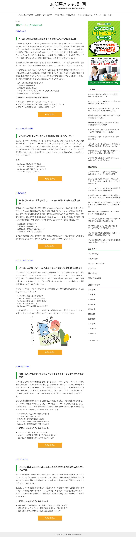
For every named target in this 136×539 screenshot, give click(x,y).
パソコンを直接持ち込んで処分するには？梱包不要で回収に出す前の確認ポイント (104, 220)
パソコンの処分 (59, 15)
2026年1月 (92, 324)
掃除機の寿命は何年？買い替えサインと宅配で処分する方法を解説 (104, 117)
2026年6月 (92, 299)
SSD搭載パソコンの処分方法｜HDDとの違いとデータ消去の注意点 (103, 213)
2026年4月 (92, 309)
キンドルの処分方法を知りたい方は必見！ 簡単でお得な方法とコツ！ (103, 95)
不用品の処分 (70, 15)
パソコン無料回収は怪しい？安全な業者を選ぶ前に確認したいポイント (104, 241)
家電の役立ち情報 (23, 366)
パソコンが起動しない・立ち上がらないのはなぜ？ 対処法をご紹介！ (50, 268)
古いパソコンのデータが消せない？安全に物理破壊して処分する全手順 (104, 102)
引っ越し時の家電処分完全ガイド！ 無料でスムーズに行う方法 (47, 39)
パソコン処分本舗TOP (25, 15)
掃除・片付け (107, 15)
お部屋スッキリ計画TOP (43, 15)
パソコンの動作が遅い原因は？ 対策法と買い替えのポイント (46, 136)
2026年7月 (92, 295)
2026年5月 (92, 304)
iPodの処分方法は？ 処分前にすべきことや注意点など (103, 138)
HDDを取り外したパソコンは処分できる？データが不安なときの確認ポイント (103, 227)
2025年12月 (92, 329)
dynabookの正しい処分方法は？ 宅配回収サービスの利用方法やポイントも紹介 (103, 131)
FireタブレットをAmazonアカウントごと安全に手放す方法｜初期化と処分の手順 (103, 110)
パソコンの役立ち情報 (84, 15)
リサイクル (97, 15)
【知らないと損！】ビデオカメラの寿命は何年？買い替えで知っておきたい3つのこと (104, 145)
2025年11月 (92, 333)
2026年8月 (92, 290)
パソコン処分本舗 (66, 534)
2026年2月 (92, 319)
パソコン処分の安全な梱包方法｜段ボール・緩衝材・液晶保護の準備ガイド (104, 234)
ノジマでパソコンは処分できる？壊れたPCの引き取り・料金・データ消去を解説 (103, 173)
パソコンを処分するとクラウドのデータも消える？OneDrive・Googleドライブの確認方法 (104, 204)
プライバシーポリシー (95, 340)
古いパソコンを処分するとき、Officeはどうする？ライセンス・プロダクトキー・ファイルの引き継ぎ (104, 181)
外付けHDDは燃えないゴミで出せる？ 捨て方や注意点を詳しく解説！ (103, 124)
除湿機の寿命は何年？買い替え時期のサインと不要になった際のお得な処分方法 (104, 152)
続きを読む (50, 114)
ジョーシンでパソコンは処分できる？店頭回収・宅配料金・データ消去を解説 (104, 189)
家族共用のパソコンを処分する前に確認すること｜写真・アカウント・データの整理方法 (104, 196)
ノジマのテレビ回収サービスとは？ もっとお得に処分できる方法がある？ (103, 159)
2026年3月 (92, 314)
